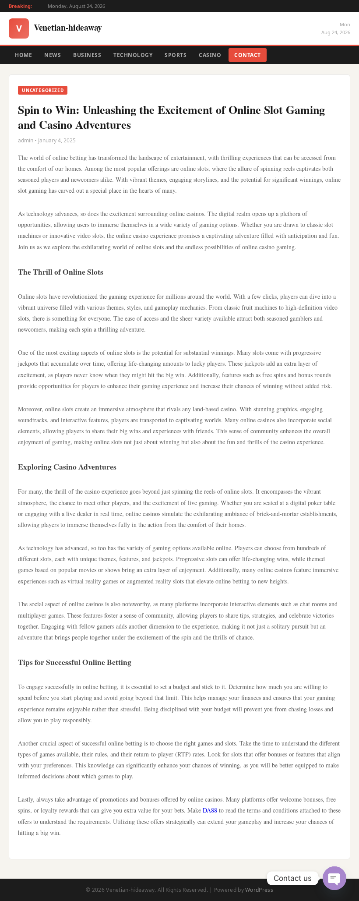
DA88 (210, 810)
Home (23, 55)
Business (87, 55)
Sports (176, 55)
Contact (247, 55)
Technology (132, 55)
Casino (210, 55)
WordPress (259, 890)
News (52, 55)
